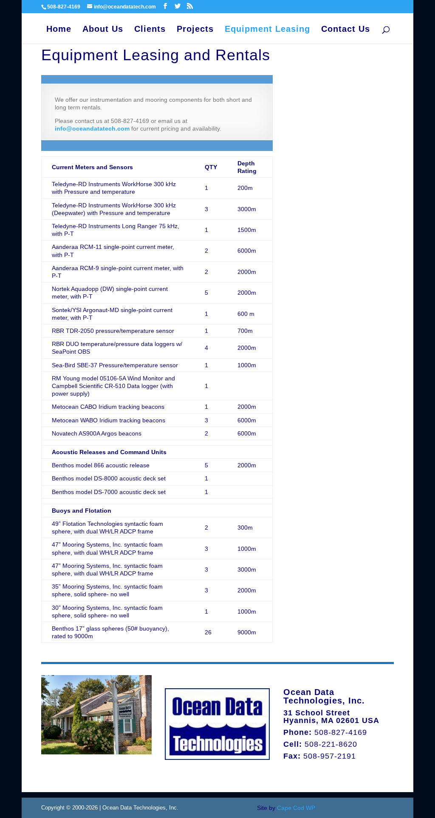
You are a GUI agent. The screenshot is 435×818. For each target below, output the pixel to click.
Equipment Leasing (267, 30)
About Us (102, 30)
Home (58, 30)
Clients (150, 30)
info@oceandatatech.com (92, 128)
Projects (195, 30)
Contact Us (345, 30)
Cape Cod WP (296, 807)
